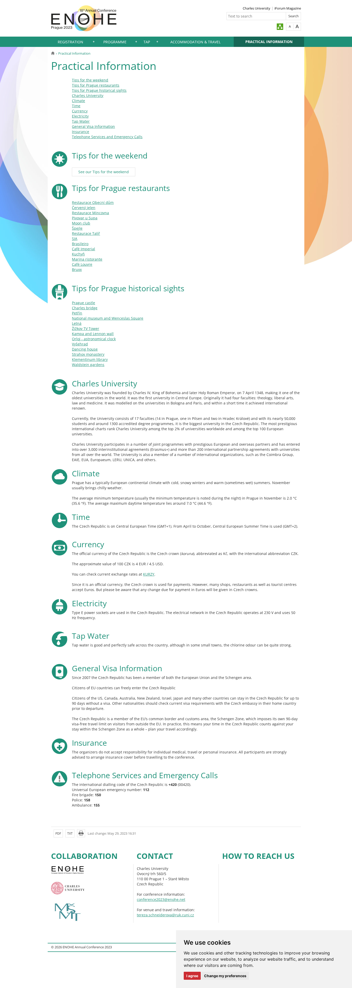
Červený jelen (83, 207)
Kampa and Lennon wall (93, 333)
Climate (78, 100)
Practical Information (268, 41)
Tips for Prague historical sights (99, 90)
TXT (70, 833)
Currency (80, 111)
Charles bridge (84, 307)
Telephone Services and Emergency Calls (107, 136)
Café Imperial (83, 248)
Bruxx (77, 269)
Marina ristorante (87, 259)
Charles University (256, 8)
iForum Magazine (287, 8)
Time (76, 105)
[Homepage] (52, 53)
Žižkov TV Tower (85, 328)
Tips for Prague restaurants (95, 85)
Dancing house (85, 349)
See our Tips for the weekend (103, 171)
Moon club (81, 223)
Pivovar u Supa (84, 217)
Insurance (80, 131)
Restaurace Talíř (86, 233)
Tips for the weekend (90, 80)
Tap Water (81, 121)
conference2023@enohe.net (161, 899)
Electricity (80, 116)
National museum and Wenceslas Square (107, 318)
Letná (76, 323)
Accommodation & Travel (195, 41)
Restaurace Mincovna (90, 212)
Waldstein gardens (88, 364)
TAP (147, 41)
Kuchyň (78, 254)
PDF (58, 833)
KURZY (148, 574)
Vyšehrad (80, 344)
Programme (115, 41)
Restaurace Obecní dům (93, 202)
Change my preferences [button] (225, 976)
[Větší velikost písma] (297, 26)
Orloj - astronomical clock (94, 338)
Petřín (77, 313)
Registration (70, 41)
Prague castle (83, 302)
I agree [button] (192, 976)
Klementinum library (90, 359)
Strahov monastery (88, 354)
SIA (74, 238)
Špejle (77, 228)
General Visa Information (93, 126)
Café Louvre (82, 264)
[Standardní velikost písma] (289, 26)
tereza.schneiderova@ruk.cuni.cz (165, 914)
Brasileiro (80, 243)
